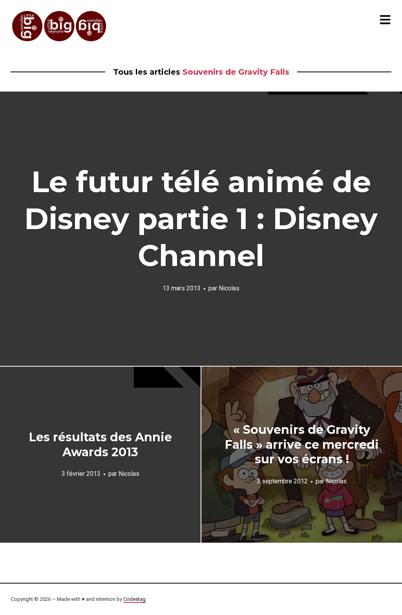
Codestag (134, 599)
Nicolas (229, 288)
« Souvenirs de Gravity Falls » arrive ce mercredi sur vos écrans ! (302, 444)
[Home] (60, 26)
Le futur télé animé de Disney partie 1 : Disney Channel (201, 218)
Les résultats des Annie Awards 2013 (100, 444)
